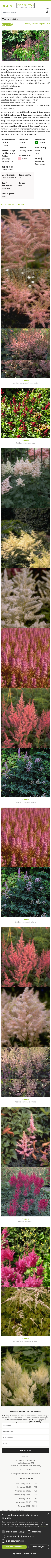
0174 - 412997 (26, 1469)
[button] (25, 1553)
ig (11, 6)
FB (3, 6)
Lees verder (43, 1527)
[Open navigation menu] (48, 7)
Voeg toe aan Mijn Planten (38, 23)
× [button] (48, 1514)
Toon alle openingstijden (13, 1511)
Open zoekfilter (11, 19)
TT (7, 6)
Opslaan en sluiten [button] (14, 1547)
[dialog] (25, 1534)
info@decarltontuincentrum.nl (26, 1473)
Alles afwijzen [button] (38, 1547)
